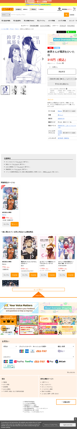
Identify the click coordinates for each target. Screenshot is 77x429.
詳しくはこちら (71, 372)
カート (16, 224)
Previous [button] (4, 59)
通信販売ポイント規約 (30, 405)
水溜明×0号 (10, 220)
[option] (23, 59)
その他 (4, 220)
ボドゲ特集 (51, 20)
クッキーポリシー (43, 408)
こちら (19, 162)
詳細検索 (72, 14)
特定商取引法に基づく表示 (31, 410)
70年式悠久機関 (34, 25)
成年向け (25, 9)
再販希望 (62, 71)
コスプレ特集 (62, 20)
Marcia (4, 215)
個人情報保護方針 (29, 408)
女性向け (41, 9)
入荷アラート (70, 111)
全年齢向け (18, 9)
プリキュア (63, 25)
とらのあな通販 (5, 29)
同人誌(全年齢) (6, 20)
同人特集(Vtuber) (29, 20)
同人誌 (12, 29)
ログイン (69, 9)
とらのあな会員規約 (29, 403)
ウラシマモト (71, 25)
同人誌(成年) (17, 20)
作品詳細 (14, 275)
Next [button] (43, 59)
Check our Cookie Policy (51, 425)
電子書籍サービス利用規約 (31, 406)
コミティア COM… (45, 25)
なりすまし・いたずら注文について (34, 412)
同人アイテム (41, 20)
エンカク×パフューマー (27, 271)
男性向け (34, 9)
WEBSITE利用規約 (29, 401)
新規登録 (64, 9)
